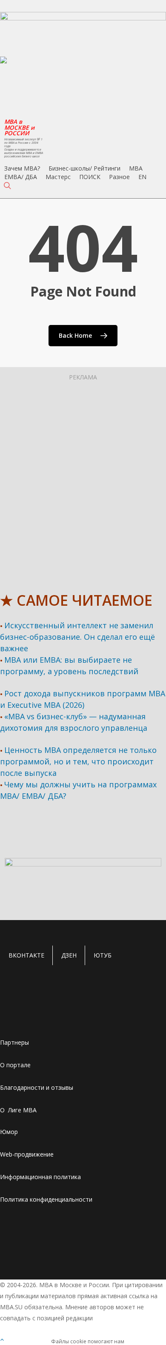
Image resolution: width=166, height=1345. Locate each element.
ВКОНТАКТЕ (26, 955)
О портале (15, 1065)
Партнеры (14, 1042)
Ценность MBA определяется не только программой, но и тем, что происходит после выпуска (78, 761)
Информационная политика (40, 1177)
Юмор (9, 1132)
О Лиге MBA (18, 1110)
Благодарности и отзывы (36, 1087)
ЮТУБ (103, 955)
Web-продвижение (27, 1154)
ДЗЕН (69, 955)
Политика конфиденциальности (46, 1199)
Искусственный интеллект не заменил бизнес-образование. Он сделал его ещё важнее (77, 636)
